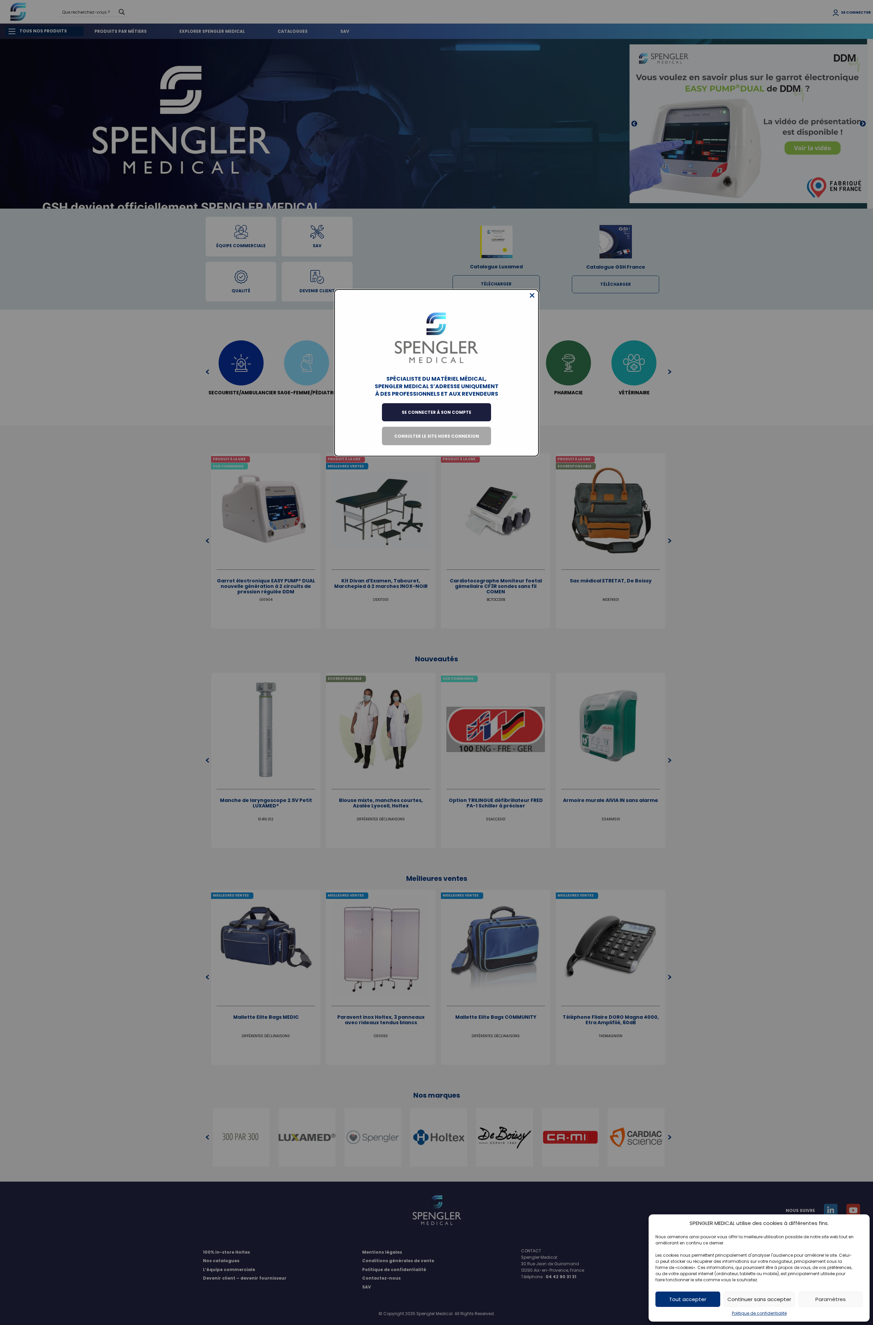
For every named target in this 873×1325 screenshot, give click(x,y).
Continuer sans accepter (759, 1299)
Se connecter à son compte (436, 412)
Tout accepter (687, 1299)
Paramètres (830, 1299)
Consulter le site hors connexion (436, 436)
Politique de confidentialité (759, 1313)
